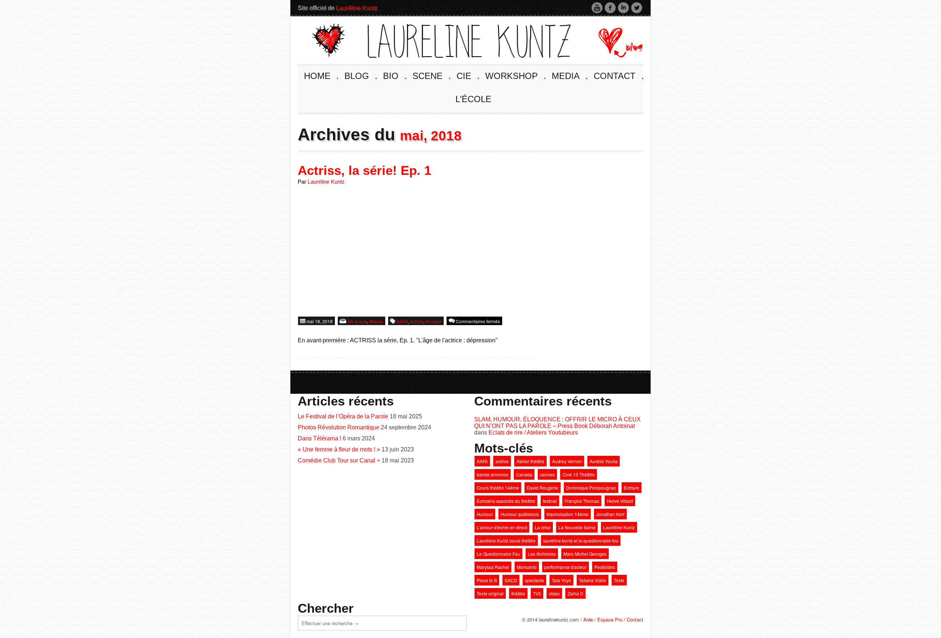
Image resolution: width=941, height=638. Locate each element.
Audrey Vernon (567, 461)
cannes (547, 474)
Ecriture (631, 487)
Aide (588, 619)
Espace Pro (609, 619)
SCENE (431, 75)
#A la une (357, 321)
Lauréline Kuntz (356, 8)
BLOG (360, 75)
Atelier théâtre (530, 461)
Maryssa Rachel (493, 567)
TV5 (537, 593)
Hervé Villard (620, 501)
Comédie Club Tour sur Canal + (339, 460)
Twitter (636, 7)
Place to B (487, 580)
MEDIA (569, 75)
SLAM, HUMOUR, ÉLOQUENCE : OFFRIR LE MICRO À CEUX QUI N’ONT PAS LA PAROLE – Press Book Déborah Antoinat (557, 422)
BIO (394, 75)
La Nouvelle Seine (576, 527)
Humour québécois (520, 514)
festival (550, 501)
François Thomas (582, 501)
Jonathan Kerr (610, 514)
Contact (635, 619)
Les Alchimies (542, 554)
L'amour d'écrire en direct (502, 527)
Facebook (610, 7)
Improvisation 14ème (567, 514)
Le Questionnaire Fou (498, 554)
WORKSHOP (515, 75)
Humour (433, 321)
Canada (524, 474)
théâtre (518, 593)
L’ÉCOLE (473, 99)
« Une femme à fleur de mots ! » (339, 449)
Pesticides (604, 567)
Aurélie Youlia (604, 461)
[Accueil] (441, 39)
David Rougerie (542, 487)
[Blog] (614, 39)
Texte (619, 580)
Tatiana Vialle (592, 580)
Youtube (596, 7)
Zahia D (575, 593)
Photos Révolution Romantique (338, 427)
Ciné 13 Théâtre (578, 474)
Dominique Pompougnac (591, 487)
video (554, 593)
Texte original (490, 593)
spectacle (534, 580)
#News (376, 321)
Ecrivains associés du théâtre (506, 501)
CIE (467, 75)
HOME (320, 75)
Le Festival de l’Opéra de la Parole (343, 416)
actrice (416, 321)
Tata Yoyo (561, 580)
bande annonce (492, 474)
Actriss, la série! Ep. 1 (364, 170)
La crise (543, 527)
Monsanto (527, 567)
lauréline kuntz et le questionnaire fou (580, 540)
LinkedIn (623, 7)
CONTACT (618, 75)
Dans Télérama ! (319, 438)
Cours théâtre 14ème (498, 487)
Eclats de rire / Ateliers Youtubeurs (533, 432)
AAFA (402, 321)
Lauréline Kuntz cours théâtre (506, 540)
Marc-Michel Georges (585, 554)
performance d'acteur (565, 567)
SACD (511, 580)
